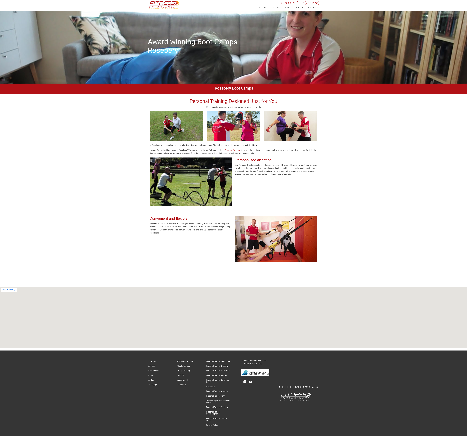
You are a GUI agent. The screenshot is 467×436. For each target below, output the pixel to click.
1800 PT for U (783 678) (301, 3)
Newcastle (210, 387)
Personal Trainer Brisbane (217, 366)
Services (276, 8)
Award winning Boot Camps (192, 41)
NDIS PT (180, 375)
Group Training (183, 370)
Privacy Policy (212, 425)
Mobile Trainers (183, 366)
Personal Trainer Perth (215, 396)
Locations (262, 8)
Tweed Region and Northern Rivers (218, 402)
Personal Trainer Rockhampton (213, 413)
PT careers (312, 8)
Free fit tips (152, 385)
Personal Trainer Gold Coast (218, 370)
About (288, 8)
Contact (300, 8)
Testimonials (153, 370)
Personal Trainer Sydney (216, 375)
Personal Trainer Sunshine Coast (217, 381)
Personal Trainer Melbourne (218, 361)
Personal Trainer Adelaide (217, 391)
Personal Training (232, 150)
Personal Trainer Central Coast (216, 419)
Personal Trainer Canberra (217, 407)
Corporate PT (182, 380)
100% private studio (185, 361)
